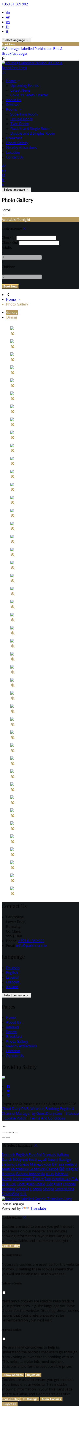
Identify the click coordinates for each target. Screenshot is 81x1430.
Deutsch (12, 967)
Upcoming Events (24, 85)
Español (12, 977)
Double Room (21, 119)
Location (13, 152)
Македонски (40, 1164)
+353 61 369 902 (15, 4)
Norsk (7, 1178)
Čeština (52, 1169)
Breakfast (14, 138)
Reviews (12, 104)
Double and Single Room (30, 128)
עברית (50, 1173)
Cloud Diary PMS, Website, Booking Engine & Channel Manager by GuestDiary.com (38, 1111)
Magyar (71, 1169)
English (12, 972)
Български (20, 1169)
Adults (7, 247)
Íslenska (61, 1173)
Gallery (11, 312)
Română (8, 1189)
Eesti (33, 1159)
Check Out (10, 242)
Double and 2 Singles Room (32, 133)
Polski (40, 1184)
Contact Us (15, 157)
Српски (36, 1189)
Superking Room (24, 114)
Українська (61, 1178)
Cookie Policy (15, 1118)
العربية (42, 1159)
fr (7, 26)
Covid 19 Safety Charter (29, 95)
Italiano (12, 986)
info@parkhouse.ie (31, 945)
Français (12, 982)
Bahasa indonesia (30, 1173)
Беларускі (37, 1169)
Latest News (20, 90)
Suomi (53, 1159)
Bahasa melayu (64, 1164)
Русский (69, 1184)
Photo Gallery (17, 142)
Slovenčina (10, 1193)
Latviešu (22, 1164)
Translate (38, 1208)
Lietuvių (8, 1164)
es (8, 22)
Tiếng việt (54, 1184)
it (7, 31)
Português (26, 1184)
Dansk (7, 1159)
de (8, 12)
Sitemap (72, 1113)
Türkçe (38, 1178)
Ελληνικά (20, 1159)
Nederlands (22, 1178)
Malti (6, 1169)
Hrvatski (8, 1173)
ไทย (48, 1178)
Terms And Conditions (48, 1118)
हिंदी (62, 1169)
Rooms (12, 109)
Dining (11, 317)
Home (11, 80)
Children (8, 266)
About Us (13, 99)
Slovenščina (64, 1189)
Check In (9, 237)
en (8, 17)
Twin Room (19, 123)
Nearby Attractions (21, 147)
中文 (23, 1193)
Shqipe (48, 1189)
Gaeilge (65, 1159)
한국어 (11, 1184)
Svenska (22, 1189)
